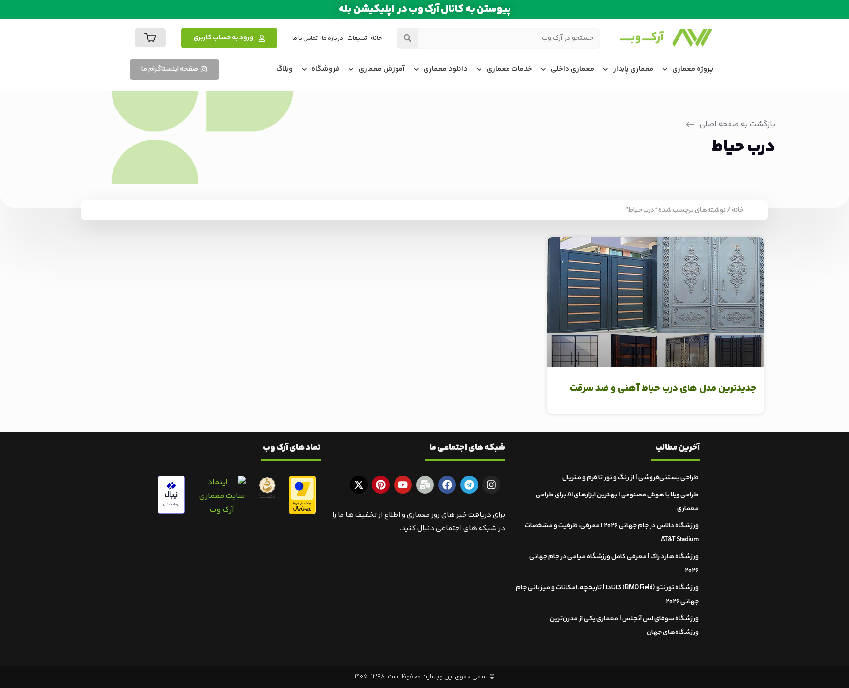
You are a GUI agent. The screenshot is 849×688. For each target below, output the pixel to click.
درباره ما (332, 38)
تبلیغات (357, 38)
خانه (376, 38)
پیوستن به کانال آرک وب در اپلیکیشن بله (425, 9)
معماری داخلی (572, 69)
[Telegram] (469, 485)
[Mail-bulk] (425, 485)
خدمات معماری (509, 69)
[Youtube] (403, 485)
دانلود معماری (446, 69)
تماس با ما (305, 38)
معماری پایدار (633, 69)
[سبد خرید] (150, 38)
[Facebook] (447, 485)
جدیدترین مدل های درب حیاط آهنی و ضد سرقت (663, 388)
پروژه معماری (692, 69)
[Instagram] (491, 485)
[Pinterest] (381, 485)
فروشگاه (325, 69)
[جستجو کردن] (407, 38)
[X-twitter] (359, 485)
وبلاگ (284, 69)
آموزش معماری (382, 69)
